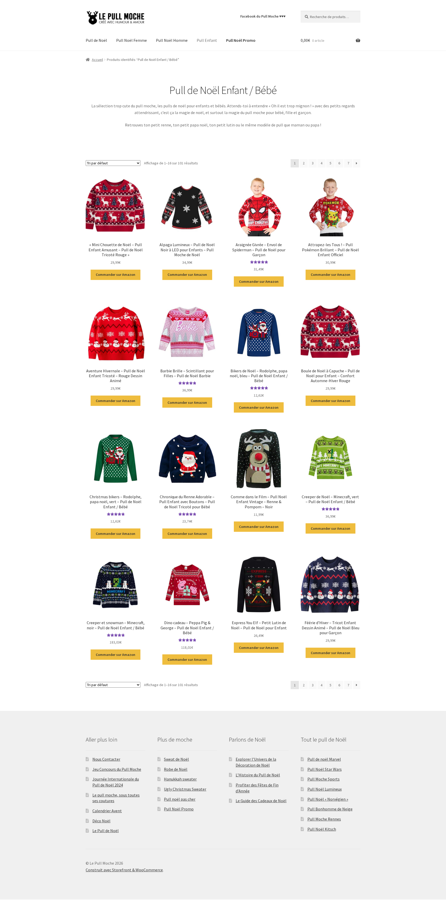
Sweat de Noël (176, 759)
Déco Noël (101, 820)
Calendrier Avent (107, 810)
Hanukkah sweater (180, 779)
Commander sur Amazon (115, 274)
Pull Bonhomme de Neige (330, 808)
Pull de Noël (96, 40)
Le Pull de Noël (105, 830)
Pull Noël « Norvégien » (327, 799)
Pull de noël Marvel (324, 759)
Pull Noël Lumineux (324, 789)
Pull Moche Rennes (324, 819)
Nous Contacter (106, 759)
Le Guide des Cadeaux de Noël (261, 800)
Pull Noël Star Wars (324, 769)
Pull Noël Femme (131, 40)
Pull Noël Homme (172, 40)
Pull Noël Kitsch (321, 829)
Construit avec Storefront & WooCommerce (124, 869)
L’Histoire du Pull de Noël (258, 774)
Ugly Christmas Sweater (185, 789)
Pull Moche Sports (323, 779)
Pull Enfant (207, 40)
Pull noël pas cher (179, 799)
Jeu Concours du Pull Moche (116, 769)
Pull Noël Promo (179, 808)
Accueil (97, 59)
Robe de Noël (175, 769)
